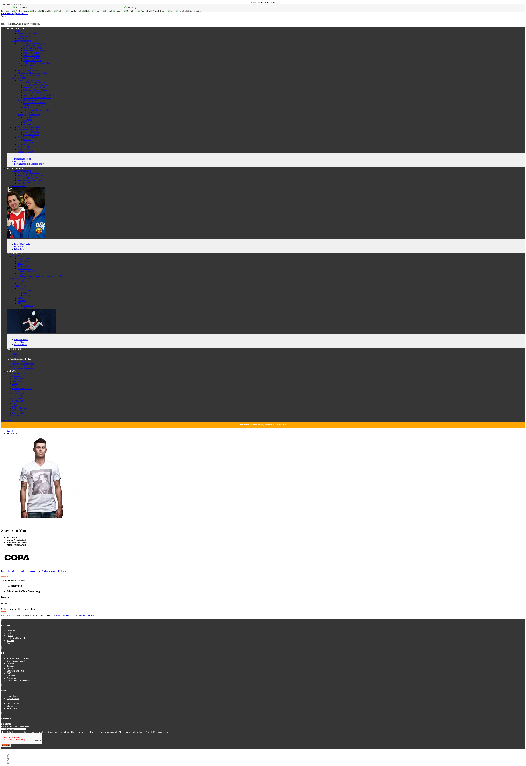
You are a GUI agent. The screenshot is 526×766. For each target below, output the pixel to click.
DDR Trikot (19, 161)
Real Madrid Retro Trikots (34, 102)
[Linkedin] (4, 748)
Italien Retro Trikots (31, 55)
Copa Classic (17, 376)
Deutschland (48, 11)
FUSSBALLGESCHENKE (19, 359)
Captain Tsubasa (19, 286)
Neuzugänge (23, 38)
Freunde (10, 640)
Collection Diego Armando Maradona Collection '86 (40, 276)
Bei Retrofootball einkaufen (19, 658)
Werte (9, 633)
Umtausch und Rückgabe (17, 671)
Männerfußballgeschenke (23, 364)
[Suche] (2, 19)
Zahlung (10, 666)
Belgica (35, 11)
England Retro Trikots (32, 46)
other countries (195, 11)
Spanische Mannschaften (28, 100)
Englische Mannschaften (28, 80)
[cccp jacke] (26, 237)
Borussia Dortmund (20, 408)
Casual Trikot (18, 256)
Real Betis (27, 112)
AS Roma (27, 120)
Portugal (98, 11)
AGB (9, 673)
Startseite (10, 431)
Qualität (10, 635)
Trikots (21, 288)
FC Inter (26, 122)
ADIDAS (16, 415)
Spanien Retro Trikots (32, 58)
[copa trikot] (31, 332)
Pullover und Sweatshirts (23, 278)
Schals (15, 354)
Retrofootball (23, 266)
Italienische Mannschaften (29, 115)
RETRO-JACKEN (15, 168)
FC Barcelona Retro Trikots (35, 105)
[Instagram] (3, 748)
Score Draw (17, 381)
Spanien (119, 11)
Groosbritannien (75, 11)
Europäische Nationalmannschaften (33, 43)
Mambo (26, 295)
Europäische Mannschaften (29, 173)
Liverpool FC (18, 413)
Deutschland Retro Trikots (34, 50)
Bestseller (16, 31)
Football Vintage (19, 401)
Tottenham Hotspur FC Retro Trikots (39, 95)
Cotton (15, 403)
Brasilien (27, 68)
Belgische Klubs (25, 147)
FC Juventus (28, 125)
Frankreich (61, 11)
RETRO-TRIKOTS (15, 28)
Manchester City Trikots (33, 92)
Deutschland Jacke (22, 244)
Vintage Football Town (28, 271)
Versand (10, 668)
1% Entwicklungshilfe (16, 638)
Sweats (21, 281)
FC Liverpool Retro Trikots (35, 90)
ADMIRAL (17, 396)
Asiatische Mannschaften (28, 70)
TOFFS (15, 391)
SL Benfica (28, 142)
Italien (89, 11)
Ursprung (11, 630)
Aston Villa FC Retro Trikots (35, 85)
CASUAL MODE (15, 254)
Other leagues (23, 149)
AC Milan (27, 117)
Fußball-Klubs (18, 185)
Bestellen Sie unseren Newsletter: (15, 726)
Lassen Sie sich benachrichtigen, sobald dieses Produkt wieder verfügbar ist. (34, 571)
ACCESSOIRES (14, 349)
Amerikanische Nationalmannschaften (34, 63)
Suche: (4, 16)
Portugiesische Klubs (27, 137)
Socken (15, 356)
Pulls (20, 283)
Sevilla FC (27, 107)
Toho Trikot (19, 342)
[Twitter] (2, 748)
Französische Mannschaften (30, 127)
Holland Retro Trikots (32, 53)
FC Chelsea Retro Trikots (34, 88)
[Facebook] (1, 748)
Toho (25, 293)
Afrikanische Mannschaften (29, 180)
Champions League (26, 152)
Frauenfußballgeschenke (22, 366)
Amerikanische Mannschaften (30, 176)
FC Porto (27, 139)
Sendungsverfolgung (16, 661)
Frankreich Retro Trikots (33, 48)
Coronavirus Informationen (18, 680)
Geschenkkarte (18, 361)
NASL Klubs (23, 144)
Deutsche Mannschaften (28, 129)
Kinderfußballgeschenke (22, 369)
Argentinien (28, 65)
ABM (14, 406)
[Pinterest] (5, 748)
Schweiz (109, 11)
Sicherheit (11, 676)
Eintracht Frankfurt (31, 134)
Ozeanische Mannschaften (29, 75)
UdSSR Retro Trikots (32, 60)
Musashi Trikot (20, 344)
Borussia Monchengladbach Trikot (29, 164)
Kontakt (10, 643)
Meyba (15, 386)
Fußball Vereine (24, 36)
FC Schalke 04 (18, 411)
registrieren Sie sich (85, 615)
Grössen (10, 663)
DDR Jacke (19, 247)
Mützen (15, 351)
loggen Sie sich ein (64, 615)
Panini (20, 263)
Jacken (20, 298)
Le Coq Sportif (24, 268)
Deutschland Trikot (22, 159)
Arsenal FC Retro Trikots (34, 83)
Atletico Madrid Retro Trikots (36, 110)
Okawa (15, 383)
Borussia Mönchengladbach (35, 132)
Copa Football (24, 258)
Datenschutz (12, 678)
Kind (20, 303)
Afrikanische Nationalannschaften (32, 73)
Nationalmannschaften (27, 33)
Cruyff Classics (24, 261)
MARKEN (11, 371)
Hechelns (22, 300)
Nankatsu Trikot (21, 339)
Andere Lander (22, 11)
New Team (28, 291)
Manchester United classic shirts (37, 97)
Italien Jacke (19, 249)
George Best (23, 273)
